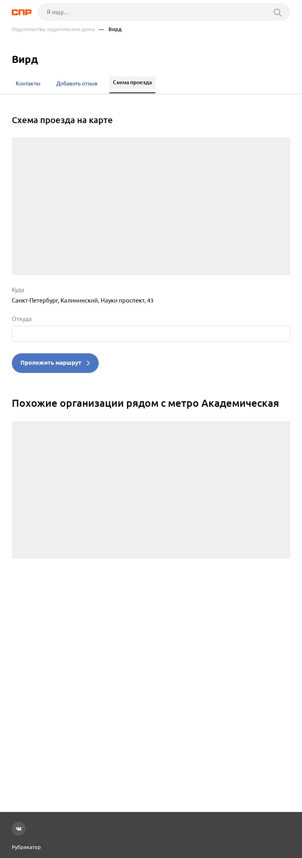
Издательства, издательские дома (53, 29)
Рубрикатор (26, 847)
